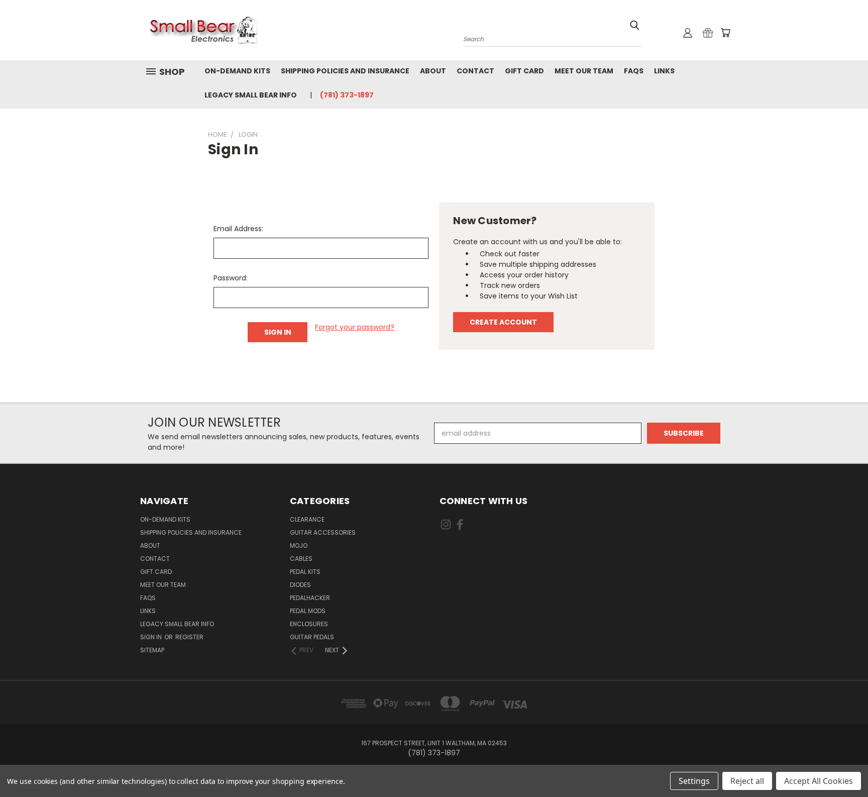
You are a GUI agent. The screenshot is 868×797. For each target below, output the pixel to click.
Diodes (300, 584)
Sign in (151, 637)
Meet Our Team (584, 71)
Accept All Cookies (818, 780)
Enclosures (309, 624)
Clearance (307, 519)
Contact (475, 71)
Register (189, 637)
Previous (841, 765)
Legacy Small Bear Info (250, 95)
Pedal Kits (305, 571)
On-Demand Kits (237, 71)
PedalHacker (310, 597)
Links (664, 71)
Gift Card (524, 71)
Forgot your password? (354, 327)
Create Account (503, 322)
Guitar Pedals (312, 637)
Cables (301, 558)
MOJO (298, 545)
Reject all (747, 780)
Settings (694, 780)
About (433, 71)
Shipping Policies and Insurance (345, 71)
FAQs (633, 71)
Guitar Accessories (323, 532)
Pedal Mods (307, 611)
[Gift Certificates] (708, 33)
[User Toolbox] (688, 33)
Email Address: (238, 229)
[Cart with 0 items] (725, 33)
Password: (230, 278)
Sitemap (152, 650)
